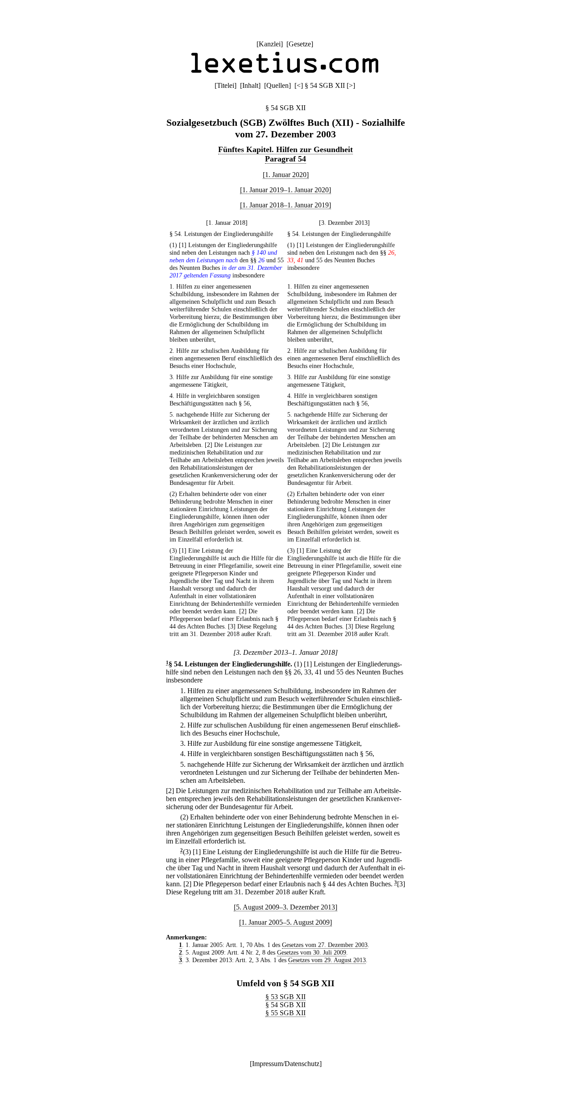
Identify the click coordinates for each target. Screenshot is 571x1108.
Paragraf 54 (285, 158)
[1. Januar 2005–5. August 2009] (285, 922)
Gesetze (300, 44)
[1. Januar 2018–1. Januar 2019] (285, 205)
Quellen (277, 85)
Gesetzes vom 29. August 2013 (327, 959)
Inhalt (250, 85)
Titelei (225, 85)
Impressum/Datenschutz (285, 1063)
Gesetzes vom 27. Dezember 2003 (325, 944)
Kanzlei (270, 44)
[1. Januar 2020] (286, 174)
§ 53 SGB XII (285, 997)
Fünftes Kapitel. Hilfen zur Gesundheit (285, 149)
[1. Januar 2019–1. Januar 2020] (285, 190)
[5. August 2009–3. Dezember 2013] (285, 907)
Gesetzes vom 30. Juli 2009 (311, 952)
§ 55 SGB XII (285, 1013)
